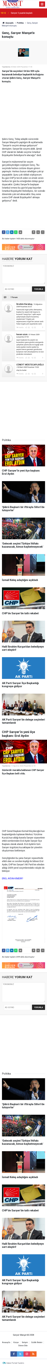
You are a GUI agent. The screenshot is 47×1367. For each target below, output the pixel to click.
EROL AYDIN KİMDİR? (12, 878)
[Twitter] (7, 232)
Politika (20, 23)
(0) (28, 327)
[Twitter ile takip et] (20, 1354)
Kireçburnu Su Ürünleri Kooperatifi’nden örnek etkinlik (28, 13)
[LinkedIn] (11, 232)
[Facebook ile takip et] (13, 1354)
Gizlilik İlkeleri (36, 1342)
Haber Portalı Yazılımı (15, 1363)
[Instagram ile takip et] (27, 1354)
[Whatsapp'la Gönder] (15, 232)
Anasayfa (9, 23)
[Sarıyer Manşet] (12, 4)
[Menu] (42, 4)
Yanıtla (21, 327)
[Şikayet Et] (43, 327)
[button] (33, 232)
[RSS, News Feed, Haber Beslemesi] (33, 1354)
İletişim (25, 1342)
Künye (16, 1342)
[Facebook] (3, 232)
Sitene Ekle (23, 1345)
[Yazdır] (20, 232)
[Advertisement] (23, 109)
